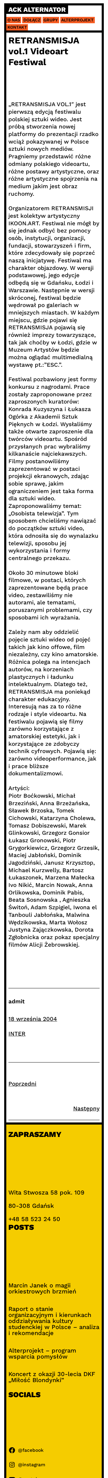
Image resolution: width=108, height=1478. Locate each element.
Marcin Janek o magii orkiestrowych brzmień (42, 1288)
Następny (86, 1108)
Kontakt (17, 27)
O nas (14, 19)
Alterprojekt (77, 19)
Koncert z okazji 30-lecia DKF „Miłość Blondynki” (51, 1377)
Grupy (51, 19)
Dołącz (31, 19)
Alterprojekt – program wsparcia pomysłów (42, 1353)
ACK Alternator (37, 9)
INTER (17, 1033)
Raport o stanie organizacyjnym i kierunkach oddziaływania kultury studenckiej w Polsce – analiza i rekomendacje (53, 1321)
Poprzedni (22, 1083)
